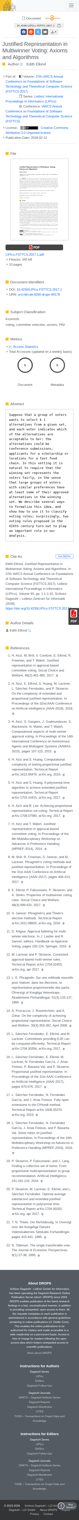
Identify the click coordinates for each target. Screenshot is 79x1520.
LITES (39, 1411)
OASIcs (39, 1380)
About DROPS (48, 1509)
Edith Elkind (36, 64)
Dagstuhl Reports (39, 1402)
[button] (53, 32)
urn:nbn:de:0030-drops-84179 (39, 294)
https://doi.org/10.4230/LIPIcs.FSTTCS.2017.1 (39, 608)
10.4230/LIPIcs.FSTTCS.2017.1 (39, 289)
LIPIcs (39, 1376)
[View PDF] (39, 199)
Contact (48, 1513)
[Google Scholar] (56, 675)
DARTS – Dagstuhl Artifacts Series (39, 1397)
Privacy (34, 1513)
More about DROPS (39, 1352)
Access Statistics (25, 347)
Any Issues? (70, 1506)
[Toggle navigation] (71, 5)
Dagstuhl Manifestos (39, 1406)
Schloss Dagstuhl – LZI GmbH (43, 1505)
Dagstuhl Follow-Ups (39, 1385)
